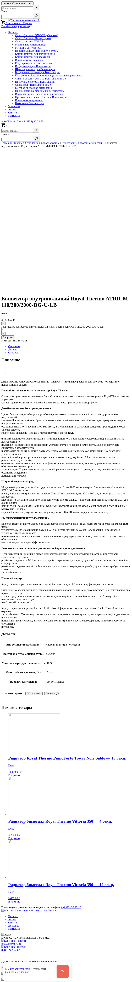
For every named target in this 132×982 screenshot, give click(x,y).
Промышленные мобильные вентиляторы (39, 90)
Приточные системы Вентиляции (35, 81)
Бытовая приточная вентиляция (33, 87)
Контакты (14, 115)
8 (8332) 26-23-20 (33, 121)
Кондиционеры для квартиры (32, 56)
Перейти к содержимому (15, 26)
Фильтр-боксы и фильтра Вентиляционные (40, 78)
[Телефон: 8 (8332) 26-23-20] (13, 946)
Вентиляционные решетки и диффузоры (39, 94)
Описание (14, 346)
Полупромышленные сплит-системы (36, 50)
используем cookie (21, 968)
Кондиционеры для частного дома (35, 53)
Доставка (13, 925)
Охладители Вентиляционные (33, 84)
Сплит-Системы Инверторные (33, 38)
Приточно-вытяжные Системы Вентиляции (41, 97)
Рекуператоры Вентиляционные (34, 63)
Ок (63, 971)
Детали (12, 349)
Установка (14, 106)
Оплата (12, 112)
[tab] (69, 346)
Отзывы (13, 352)
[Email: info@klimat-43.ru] (13, 940)
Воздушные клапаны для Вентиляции (37, 72)
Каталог (13, 32)
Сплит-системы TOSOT (29, 41)
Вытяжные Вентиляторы (29, 103)
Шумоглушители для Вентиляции (35, 69)
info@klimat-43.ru (11, 121)
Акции (12, 109)
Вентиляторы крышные (29, 100)
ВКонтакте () (34, 693)
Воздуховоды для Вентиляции (33, 66)
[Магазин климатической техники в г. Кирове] (28, 23)
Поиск (5, 11)
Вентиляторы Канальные (30, 60)
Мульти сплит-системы (28, 47)
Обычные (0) (52, 693)
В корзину (8, 337)
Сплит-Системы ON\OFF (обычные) (36, 35)
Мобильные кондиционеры (31, 44)
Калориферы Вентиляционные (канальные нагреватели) (48, 75)
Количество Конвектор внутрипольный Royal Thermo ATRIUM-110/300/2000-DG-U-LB (52, 326)
